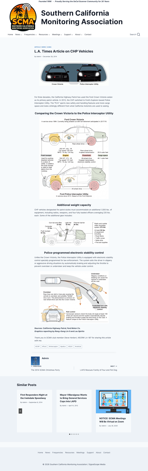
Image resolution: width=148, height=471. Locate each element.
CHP (37, 346)
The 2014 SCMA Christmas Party (45, 368)
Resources (69, 452)
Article (37, 47)
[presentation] (113, 401)
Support (90, 452)
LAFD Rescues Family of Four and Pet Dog (98, 368)
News (44, 47)
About (98, 452)
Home (10, 34)
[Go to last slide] (20, 411)
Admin (39, 56)
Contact (88, 34)
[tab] (69, 434)
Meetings (80, 452)
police (63, 346)
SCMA (49, 47)
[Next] (127, 411)
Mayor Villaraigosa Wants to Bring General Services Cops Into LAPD (73, 398)
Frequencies (57, 452)
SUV (70, 346)
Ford (44, 346)
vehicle (78, 346)
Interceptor (53, 346)
